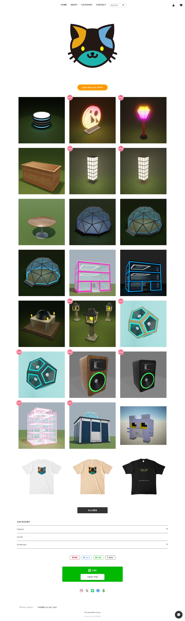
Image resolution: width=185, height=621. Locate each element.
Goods (20, 537)
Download (21, 545)
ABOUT (74, 5)
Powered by (89, 616)
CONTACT (101, 5)
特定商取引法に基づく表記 (47, 607)
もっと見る (92, 510)
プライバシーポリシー (26, 607)
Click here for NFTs (92, 87)
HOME (64, 5)
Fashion (20, 529)
